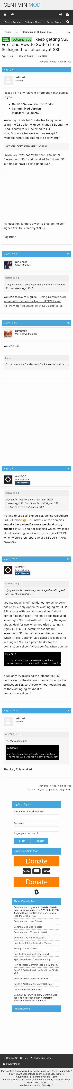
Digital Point (50, 1076)
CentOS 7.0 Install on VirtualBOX (31, 978)
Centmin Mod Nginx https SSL (30, 937)
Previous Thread (47, 61)
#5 (68, 559)
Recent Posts (54, 22)
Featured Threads (33, 22)
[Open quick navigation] (69, 32)
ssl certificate (26, 56)
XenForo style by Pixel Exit (49, 1079)
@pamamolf (22, 602)
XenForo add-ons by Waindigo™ (36, 1085)
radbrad (20, 77)
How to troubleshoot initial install (31, 954)
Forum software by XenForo (18, 1079)
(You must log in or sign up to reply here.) (48, 789)
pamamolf (21, 330)
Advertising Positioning (28, 1076)
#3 (68, 323)
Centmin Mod (21, 907)
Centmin (22, 5)
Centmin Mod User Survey (28, 921)
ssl (11, 56)
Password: (19, 823)
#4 (68, 468)
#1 (68, 69)
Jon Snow (21, 261)
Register (40, 841)
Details (60, 1073)
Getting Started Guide (25, 948)
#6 (68, 710)
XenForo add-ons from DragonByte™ (52, 1071)
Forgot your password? (26, 833)
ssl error (42, 56)
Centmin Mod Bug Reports (28, 926)
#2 (68, 254)
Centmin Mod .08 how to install (30, 932)
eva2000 (20, 476)
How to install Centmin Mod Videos (32, 943)
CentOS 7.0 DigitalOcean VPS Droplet (33, 984)
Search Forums (13, 22)
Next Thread (64, 61)
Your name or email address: (29, 811)
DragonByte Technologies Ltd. (38, 1073)
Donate (36, 861)
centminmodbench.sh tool (28, 989)
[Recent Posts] (12, 14)
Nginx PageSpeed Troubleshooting (32, 959)
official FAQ (29, 915)
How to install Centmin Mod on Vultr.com (36, 964)
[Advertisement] (29, 195)
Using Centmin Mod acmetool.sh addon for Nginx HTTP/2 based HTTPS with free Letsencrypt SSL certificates (35, 301)
